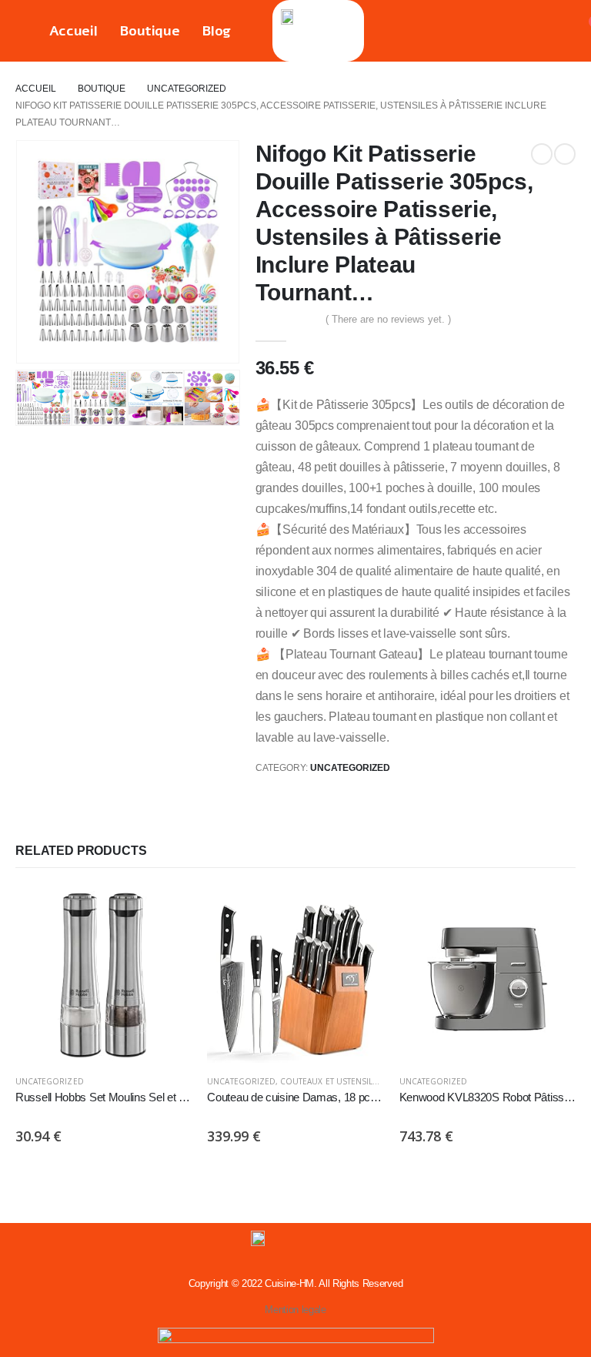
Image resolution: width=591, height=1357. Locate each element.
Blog (216, 31)
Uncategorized (350, 767)
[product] (103, 974)
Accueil (73, 31)
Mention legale (295, 1309)
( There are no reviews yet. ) (388, 319)
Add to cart (166, 912)
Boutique (149, 31)
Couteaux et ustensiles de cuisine (354, 1081)
